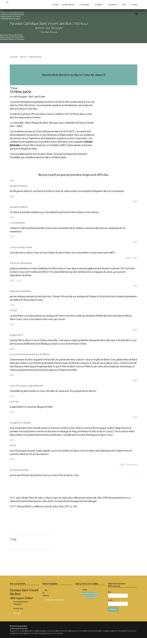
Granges (4, 15)
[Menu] (136, 13)
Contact (134, 4)
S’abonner (113, 609)
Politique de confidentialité (55, 600)
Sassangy (4, 39)
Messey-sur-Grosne (77, 631)
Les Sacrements (68, 4)
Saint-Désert (9, 35)
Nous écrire (17, 613)
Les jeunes (112, 4)
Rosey (2, 35)
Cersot (34, 631)
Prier (124, 4)
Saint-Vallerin (20, 37)
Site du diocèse (90, 597)
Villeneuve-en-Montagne (15, 39)
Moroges (16, 19)
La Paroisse (84, 4)
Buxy (28, 631)
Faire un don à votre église (90, 593)
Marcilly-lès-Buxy (63, 631)
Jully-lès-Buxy (51, 631)
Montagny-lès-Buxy (6, 19)
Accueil (55, 4)
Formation (98, 4)
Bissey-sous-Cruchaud (17, 631)
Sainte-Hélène (11, 37)
